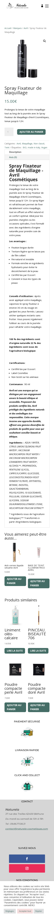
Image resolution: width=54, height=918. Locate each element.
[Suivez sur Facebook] (27, 858)
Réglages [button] (10, 911)
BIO (25, 147)
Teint (6, 147)
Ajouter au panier (31, 131)
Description (15, 151)
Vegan (44, 147)
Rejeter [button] (38, 911)
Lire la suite (15, 650)
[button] (46, 6)
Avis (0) (13, 157)
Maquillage (27, 143)
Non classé (39, 143)
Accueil (7, 28)
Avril (26, 28)
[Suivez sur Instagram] (27, 868)
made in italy (34, 147)
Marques (17, 28)
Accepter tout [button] (25, 911)
